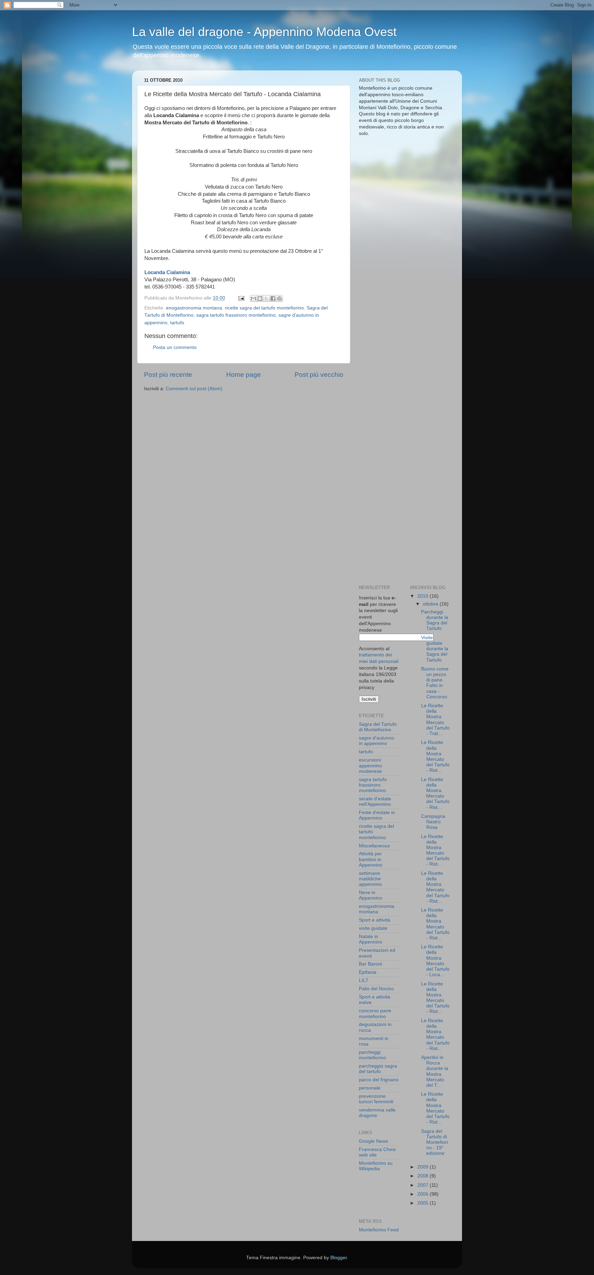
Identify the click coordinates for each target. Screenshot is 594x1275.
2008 (423, 1175)
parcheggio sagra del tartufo (378, 1068)
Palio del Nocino (376, 988)
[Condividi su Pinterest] (279, 298)
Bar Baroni (370, 964)
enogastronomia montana (194, 308)
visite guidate (373, 928)
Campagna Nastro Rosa (433, 822)
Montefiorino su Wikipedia (376, 1166)
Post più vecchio (319, 374)
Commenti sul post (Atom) (194, 388)
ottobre (431, 604)
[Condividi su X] (266, 298)
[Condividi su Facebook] (273, 298)
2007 (423, 1185)
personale (370, 1088)
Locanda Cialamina (167, 272)
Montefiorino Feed (379, 1229)
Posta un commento (175, 347)
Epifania (367, 972)
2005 (423, 1203)
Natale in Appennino (370, 939)
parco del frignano (378, 1079)
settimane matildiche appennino (370, 879)
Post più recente (168, 374)
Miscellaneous (374, 845)
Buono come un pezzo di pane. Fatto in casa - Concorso (435, 682)
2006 (423, 1194)
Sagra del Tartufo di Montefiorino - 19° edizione (434, 1142)
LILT (363, 980)
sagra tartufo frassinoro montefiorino (236, 315)
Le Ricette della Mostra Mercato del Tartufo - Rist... (435, 756)
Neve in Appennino (370, 895)
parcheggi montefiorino (372, 1055)
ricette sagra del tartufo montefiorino (264, 308)
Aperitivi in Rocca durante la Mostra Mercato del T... (434, 1071)
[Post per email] (241, 298)
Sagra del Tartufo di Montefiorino (378, 727)
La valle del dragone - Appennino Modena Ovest (264, 32)
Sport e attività (374, 920)
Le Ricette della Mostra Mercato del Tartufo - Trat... (435, 719)
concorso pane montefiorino (375, 1013)
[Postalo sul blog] (259, 298)
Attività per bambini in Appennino (370, 859)
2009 (423, 1167)
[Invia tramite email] (253, 298)
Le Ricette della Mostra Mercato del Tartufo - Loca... (435, 960)
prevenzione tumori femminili (376, 1099)
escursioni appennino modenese (370, 765)
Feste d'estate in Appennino (377, 815)
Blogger (338, 1257)
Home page (243, 374)
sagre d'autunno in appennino (376, 740)
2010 (423, 596)
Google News (373, 1141)
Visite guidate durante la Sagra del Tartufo (434, 649)
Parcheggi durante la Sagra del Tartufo (434, 620)
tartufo (177, 322)
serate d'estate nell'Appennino (375, 801)
